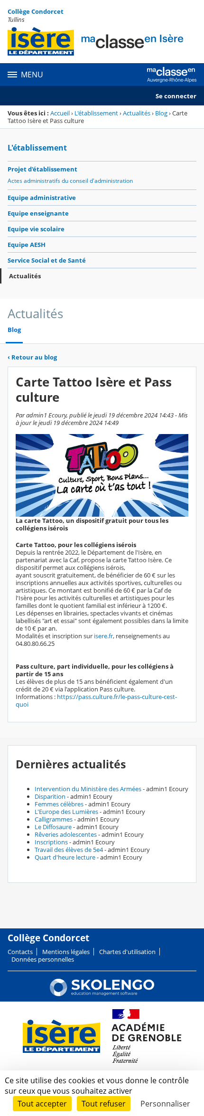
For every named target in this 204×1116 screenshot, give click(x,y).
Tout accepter (42, 1103)
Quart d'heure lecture (65, 857)
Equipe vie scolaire (36, 229)
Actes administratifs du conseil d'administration (70, 181)
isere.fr (103, 636)
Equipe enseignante (38, 213)
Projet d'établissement (42, 169)
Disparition (50, 796)
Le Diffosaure (53, 827)
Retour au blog (32, 357)
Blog (161, 113)
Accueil (60, 113)
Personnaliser (165, 1103)
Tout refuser (104, 1103)
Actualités (136, 113)
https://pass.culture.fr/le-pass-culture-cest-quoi (96, 700)
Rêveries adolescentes (66, 834)
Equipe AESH (27, 244)
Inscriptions (51, 842)
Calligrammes (54, 819)
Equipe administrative (42, 197)
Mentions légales (66, 951)
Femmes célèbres (59, 804)
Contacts (20, 951)
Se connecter (176, 96)
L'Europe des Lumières (66, 811)
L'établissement (96, 113)
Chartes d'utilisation (127, 951)
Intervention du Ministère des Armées (88, 789)
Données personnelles (42, 959)
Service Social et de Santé (47, 260)
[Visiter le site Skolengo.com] (102, 994)
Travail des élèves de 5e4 (69, 849)
